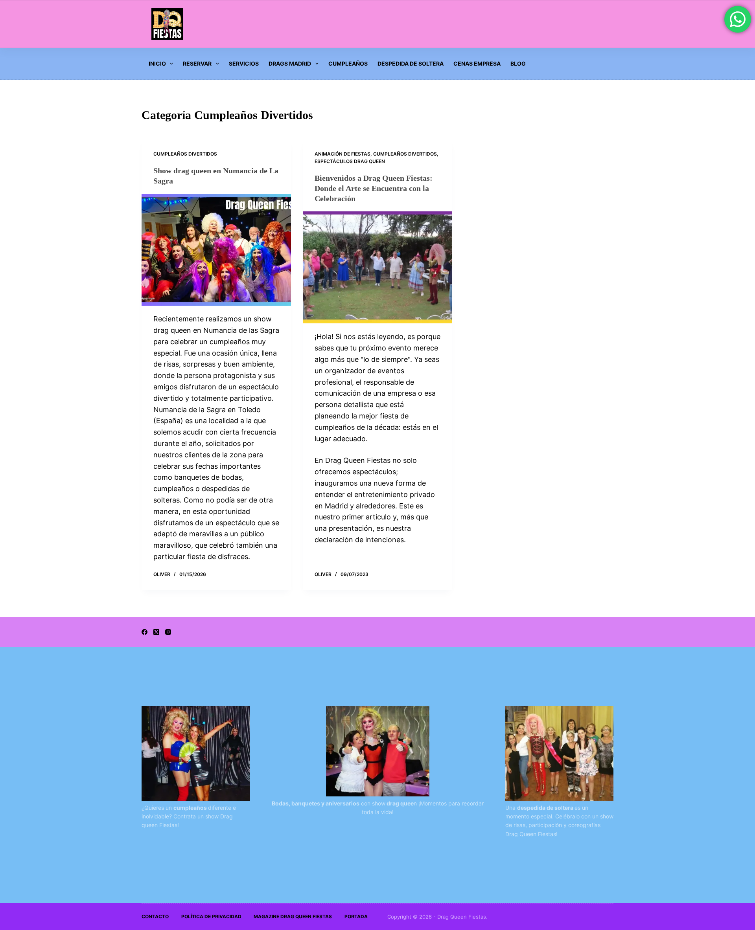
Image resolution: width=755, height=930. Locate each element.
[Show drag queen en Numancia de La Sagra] (216, 250)
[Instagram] (168, 632)
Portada (356, 916)
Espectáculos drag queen (350, 161)
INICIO (157, 63)
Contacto (155, 916)
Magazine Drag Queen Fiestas (293, 916)
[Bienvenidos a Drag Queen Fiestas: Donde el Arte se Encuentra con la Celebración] (377, 267)
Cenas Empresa (477, 63)
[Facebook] (144, 632)
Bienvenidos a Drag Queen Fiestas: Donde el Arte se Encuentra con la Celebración (374, 188)
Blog (518, 63)
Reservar (197, 63)
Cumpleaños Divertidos (185, 154)
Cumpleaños (348, 63)
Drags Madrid (290, 63)
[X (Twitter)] (156, 632)
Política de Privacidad (211, 916)
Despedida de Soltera (411, 63)
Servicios (244, 63)
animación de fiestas (342, 154)
